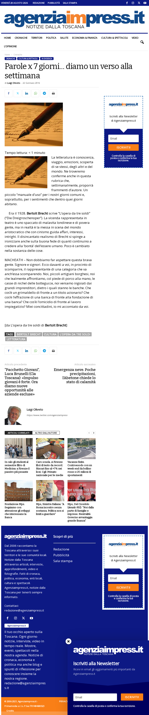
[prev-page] (89, 433)
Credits (10, 710)
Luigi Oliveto (13, 82)
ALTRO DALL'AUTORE (46, 432)
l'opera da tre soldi (75, 334)
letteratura (16, 339)
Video (135, 37)
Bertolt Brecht (29, 334)
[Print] (53, 93)
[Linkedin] (26, 93)
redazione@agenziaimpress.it (24, 610)
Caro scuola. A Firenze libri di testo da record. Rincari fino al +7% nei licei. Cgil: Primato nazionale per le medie (49, 468)
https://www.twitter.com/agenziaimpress (47, 415)
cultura (50, 334)
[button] (142, 42)
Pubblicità (54, 2)
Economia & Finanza (84, 37)
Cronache (21, 37)
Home (7, 37)
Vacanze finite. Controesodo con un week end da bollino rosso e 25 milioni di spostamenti (80, 468)
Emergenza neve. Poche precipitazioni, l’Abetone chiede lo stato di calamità (75, 376)
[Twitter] (139, 3)
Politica (51, 37)
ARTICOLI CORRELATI (18, 432)
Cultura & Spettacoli (114, 37)
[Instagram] (133, 3)
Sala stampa (70, 2)
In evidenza (47, 58)
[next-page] (94, 433)
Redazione (39, 2)
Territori (36, 37)
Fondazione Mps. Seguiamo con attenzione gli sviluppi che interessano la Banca (17, 511)
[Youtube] (145, 3)
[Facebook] (127, 3)
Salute (64, 37)
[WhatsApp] (35, 93)
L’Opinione (10, 46)
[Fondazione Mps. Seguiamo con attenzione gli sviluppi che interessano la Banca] (19, 490)
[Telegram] (44, 93)
